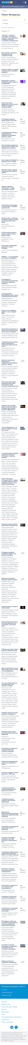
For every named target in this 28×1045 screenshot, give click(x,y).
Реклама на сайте (6, 995)
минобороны (10, 27)
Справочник (5, 1019)
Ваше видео (5, 1012)
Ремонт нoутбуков (7, 1022)
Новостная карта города (9, 1007)
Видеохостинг (6, 1004)
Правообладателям (7, 992)
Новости (4, 6)
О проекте (4, 989)
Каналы (4, 1009)
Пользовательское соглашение (11, 1017)
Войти (25, 2)
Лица (3, 1014)
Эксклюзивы (11, 6)
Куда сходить (20, 6)
